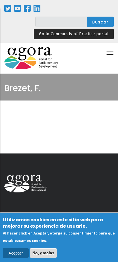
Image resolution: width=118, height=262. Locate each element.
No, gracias (43, 253)
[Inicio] (31, 58)
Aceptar (16, 253)
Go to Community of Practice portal (74, 33)
